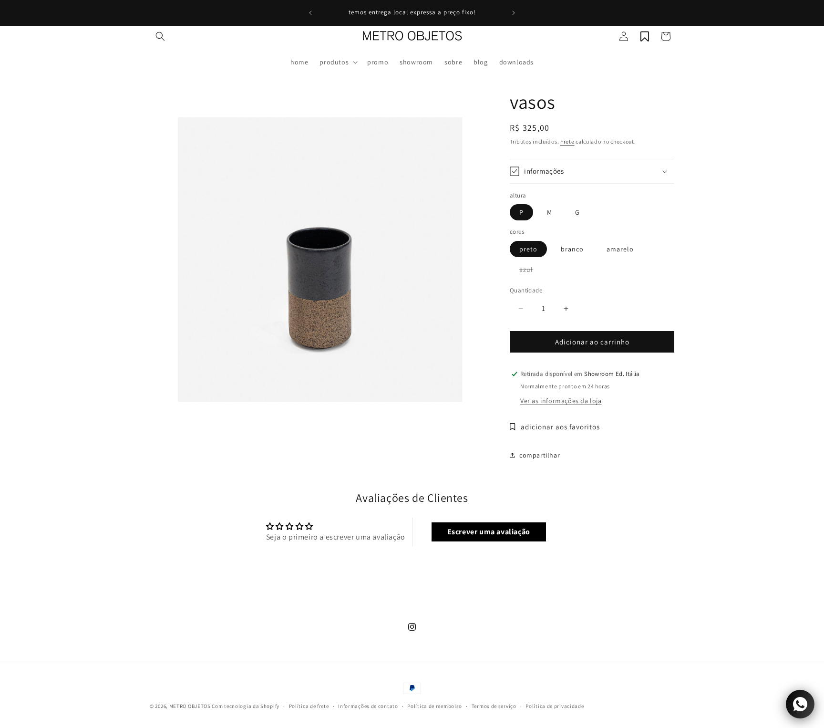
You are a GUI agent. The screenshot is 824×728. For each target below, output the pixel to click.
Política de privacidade (554, 706)
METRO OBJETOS (190, 706)
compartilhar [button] (539, 455)
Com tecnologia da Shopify (245, 706)
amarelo (620, 249)
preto (528, 249)
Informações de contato (368, 706)
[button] (160, 36)
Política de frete (309, 706)
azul (531, 271)
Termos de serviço (494, 706)
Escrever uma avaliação (488, 532)
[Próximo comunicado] (513, 13)
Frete (567, 141)
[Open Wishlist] (644, 36)
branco (572, 249)
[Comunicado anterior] (310, 13)
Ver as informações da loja (561, 400)
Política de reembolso (434, 706)
